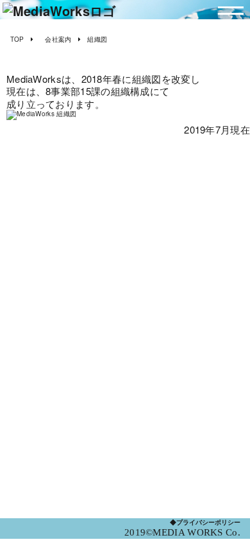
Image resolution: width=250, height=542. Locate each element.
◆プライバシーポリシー (205, 522)
